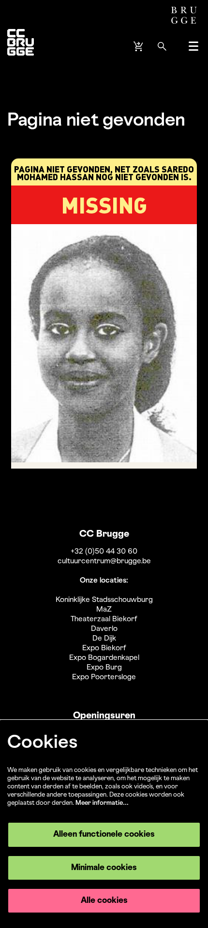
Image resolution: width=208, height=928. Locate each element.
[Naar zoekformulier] (162, 46)
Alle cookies (104, 900)
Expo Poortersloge (104, 677)
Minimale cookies (104, 867)
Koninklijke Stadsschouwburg (104, 600)
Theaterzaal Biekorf (104, 619)
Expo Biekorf (104, 648)
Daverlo (104, 629)
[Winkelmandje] (139, 46)
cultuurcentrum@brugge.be (104, 561)
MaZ (104, 609)
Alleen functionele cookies (104, 834)
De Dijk (104, 638)
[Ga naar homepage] (20, 46)
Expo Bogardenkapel (104, 658)
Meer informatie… (102, 803)
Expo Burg (104, 667)
